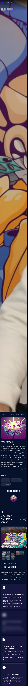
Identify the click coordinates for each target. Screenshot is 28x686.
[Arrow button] (20, 519)
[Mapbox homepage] (4, 512)
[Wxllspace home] (6, 3)
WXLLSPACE (4, 414)
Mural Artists (13, 414)
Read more (23, 469)
